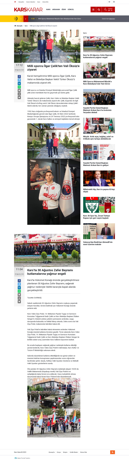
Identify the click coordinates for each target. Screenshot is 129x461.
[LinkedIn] (19, 83)
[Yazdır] (19, 93)
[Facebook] (19, 76)
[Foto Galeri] (114, 2)
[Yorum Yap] (19, 97)
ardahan (56, 9)
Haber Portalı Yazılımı (23, 458)
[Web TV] (109, 2)
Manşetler (21, 2)
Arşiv (38, 2)
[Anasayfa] (15, 2)
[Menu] (93, 9)
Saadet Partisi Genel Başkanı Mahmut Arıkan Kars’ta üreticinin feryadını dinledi (61, 19)
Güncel (71, 9)
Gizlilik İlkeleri (74, 452)
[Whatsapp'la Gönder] (19, 87)
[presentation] (21, 19)
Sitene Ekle (45, 2)
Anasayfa (52, 452)
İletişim (65, 452)
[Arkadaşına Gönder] (19, 90)
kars (48, 9)
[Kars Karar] (28, 9)
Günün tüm (108, 19)
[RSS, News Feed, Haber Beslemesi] (112, 452)
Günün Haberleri (30, 2)
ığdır (64, 9)
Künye (59, 452)
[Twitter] (19, 80)
